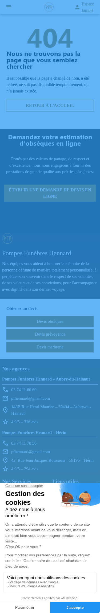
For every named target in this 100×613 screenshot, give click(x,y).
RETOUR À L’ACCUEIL (50, 105)
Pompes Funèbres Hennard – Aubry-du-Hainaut (46, 379)
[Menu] (9, 7)
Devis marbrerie (50, 347)
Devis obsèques (50, 321)
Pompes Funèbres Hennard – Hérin (34, 432)
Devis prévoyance (50, 334)
